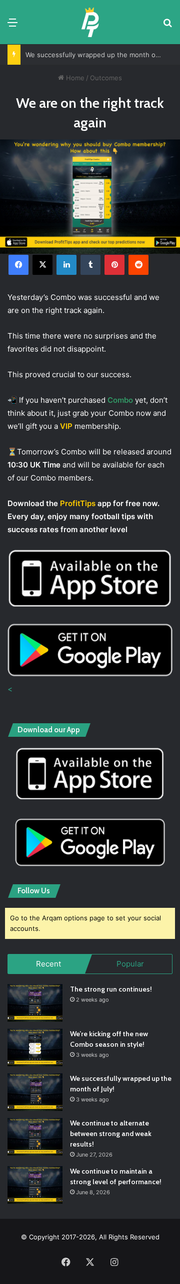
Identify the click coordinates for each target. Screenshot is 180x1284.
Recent (48, 964)
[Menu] (13, 26)
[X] (42, 265)
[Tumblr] (90, 265)
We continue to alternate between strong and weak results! (111, 1133)
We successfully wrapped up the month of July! (100, 55)
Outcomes (106, 78)
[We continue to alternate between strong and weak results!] (35, 1137)
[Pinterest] (114, 265)
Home (74, 78)
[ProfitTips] (90, 22)
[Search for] (167, 26)
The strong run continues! (111, 989)
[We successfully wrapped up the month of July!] (35, 1092)
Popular (130, 964)
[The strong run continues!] (35, 1003)
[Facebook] (18, 265)
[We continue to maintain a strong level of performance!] (35, 1185)
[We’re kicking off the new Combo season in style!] (35, 1047)
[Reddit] (138, 265)
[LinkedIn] (66, 265)
